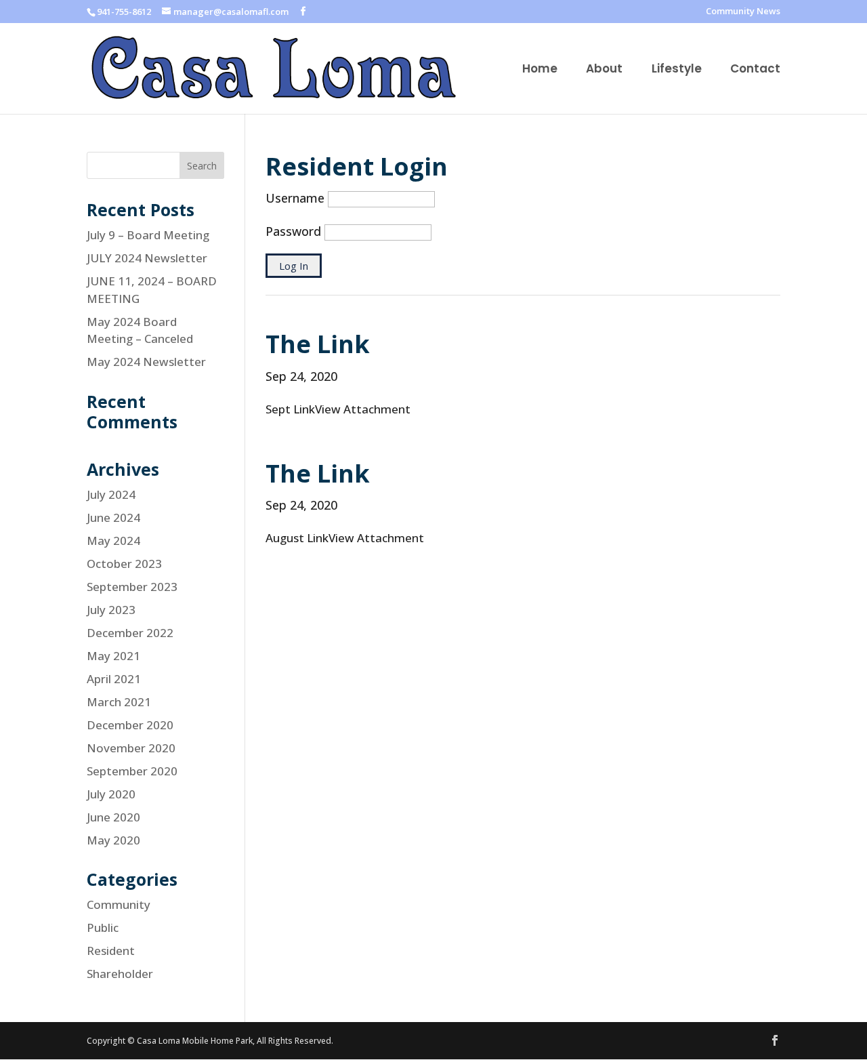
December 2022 (130, 632)
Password (293, 231)
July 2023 (111, 609)
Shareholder (120, 973)
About (604, 70)
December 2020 (130, 725)
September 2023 (132, 586)
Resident (111, 950)
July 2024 (111, 494)
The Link (318, 344)
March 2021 (119, 702)
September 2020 (132, 771)
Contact (755, 70)
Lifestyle (677, 70)
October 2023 (124, 563)
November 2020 (131, 748)
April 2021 (114, 679)
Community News (743, 12)
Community (118, 904)
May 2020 (113, 840)
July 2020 (111, 794)
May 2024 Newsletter (146, 361)
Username (295, 198)
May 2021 (113, 656)
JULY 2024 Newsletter (147, 258)
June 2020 (113, 817)
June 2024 (113, 517)
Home (539, 70)
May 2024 (113, 540)
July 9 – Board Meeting (148, 235)
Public (103, 927)
